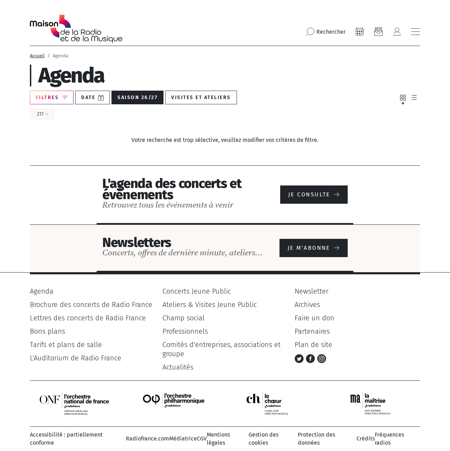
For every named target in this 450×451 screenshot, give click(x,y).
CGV (202, 438)
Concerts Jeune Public (196, 291)
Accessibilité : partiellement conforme (66, 438)
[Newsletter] (378, 31)
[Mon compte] (396, 31)
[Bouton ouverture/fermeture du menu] (415, 31)
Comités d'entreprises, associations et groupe (221, 349)
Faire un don (314, 318)
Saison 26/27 (137, 97)
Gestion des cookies (263, 438)
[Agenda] (359, 31)
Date (88, 97)
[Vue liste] (413, 97)
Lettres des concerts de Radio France (88, 318)
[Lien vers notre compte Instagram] (321, 358)
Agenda (41, 291)
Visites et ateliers (201, 97)
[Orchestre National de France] (74, 403)
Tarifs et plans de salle (66, 344)
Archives (307, 304)
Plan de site (313, 344)
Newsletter (311, 291)
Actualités (177, 367)
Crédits (365, 438)
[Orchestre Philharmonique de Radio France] (174, 403)
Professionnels (185, 331)
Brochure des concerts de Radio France (91, 304)
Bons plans (47, 331)
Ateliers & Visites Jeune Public (209, 304)
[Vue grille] (402, 97)
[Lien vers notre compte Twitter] (300, 358)
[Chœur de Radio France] (274, 403)
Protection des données (316, 438)
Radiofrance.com (147, 438)
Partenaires (312, 331)
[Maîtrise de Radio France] (375, 403)
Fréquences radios (389, 438)
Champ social (183, 318)
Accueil (37, 55)
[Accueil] (76, 29)
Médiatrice (183, 438)
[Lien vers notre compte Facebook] (311, 358)
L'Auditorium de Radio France (75, 358)
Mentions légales (218, 438)
